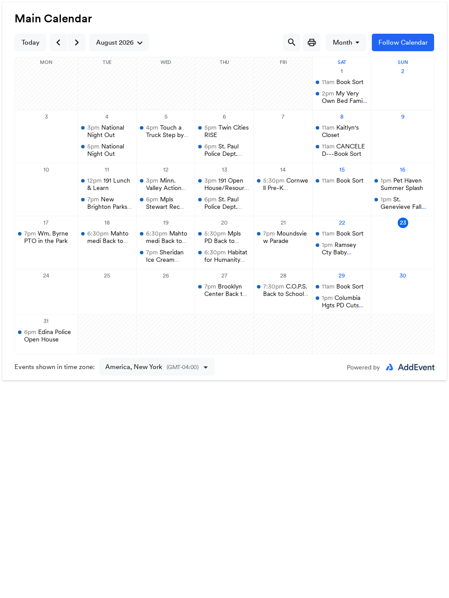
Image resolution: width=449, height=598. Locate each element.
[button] (119, 42)
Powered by (363, 367)
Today (30, 42)
